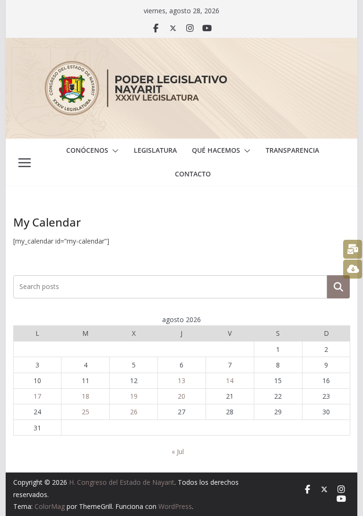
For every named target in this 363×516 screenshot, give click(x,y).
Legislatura (155, 150)
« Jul (178, 451)
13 (181, 380)
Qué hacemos (216, 150)
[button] (113, 151)
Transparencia (292, 150)
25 (85, 411)
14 (229, 380)
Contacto (193, 173)
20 (181, 396)
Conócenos (87, 150)
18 (85, 396)
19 (134, 396)
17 (37, 396)
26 (134, 411)
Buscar (338, 286)
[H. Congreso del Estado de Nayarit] (182, 44)
